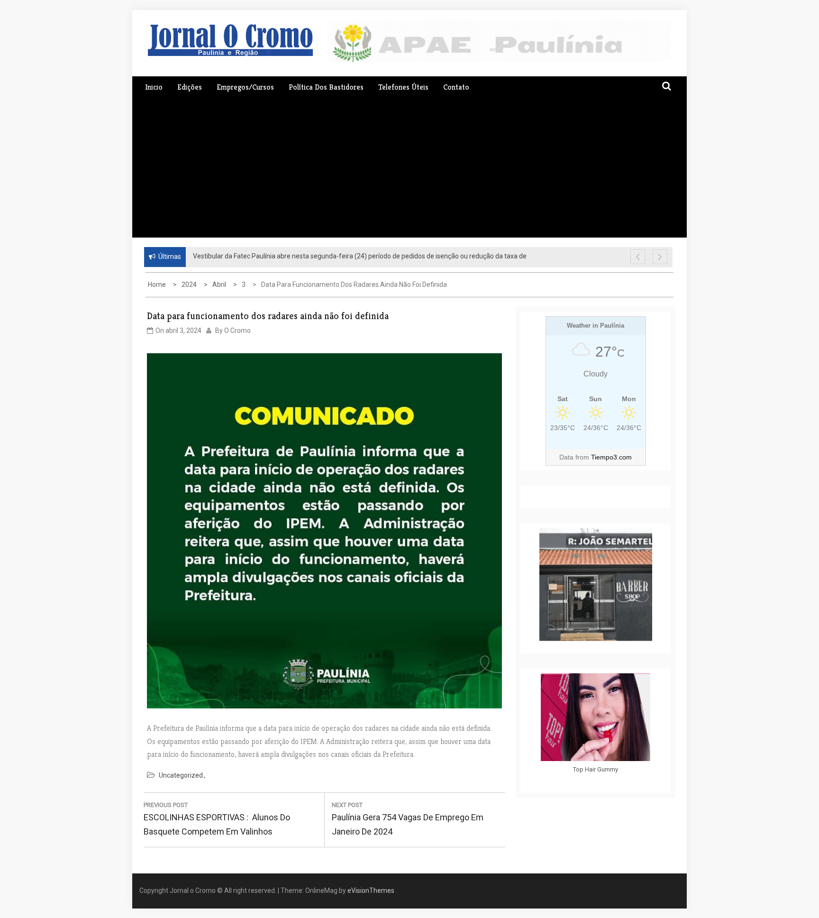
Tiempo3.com (611, 457)
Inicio (154, 87)
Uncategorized (181, 775)
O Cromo (237, 330)
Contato (456, 87)
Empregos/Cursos (245, 87)
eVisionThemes (370, 890)
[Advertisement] (409, 166)
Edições (189, 87)
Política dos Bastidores (326, 87)
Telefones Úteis (403, 87)
